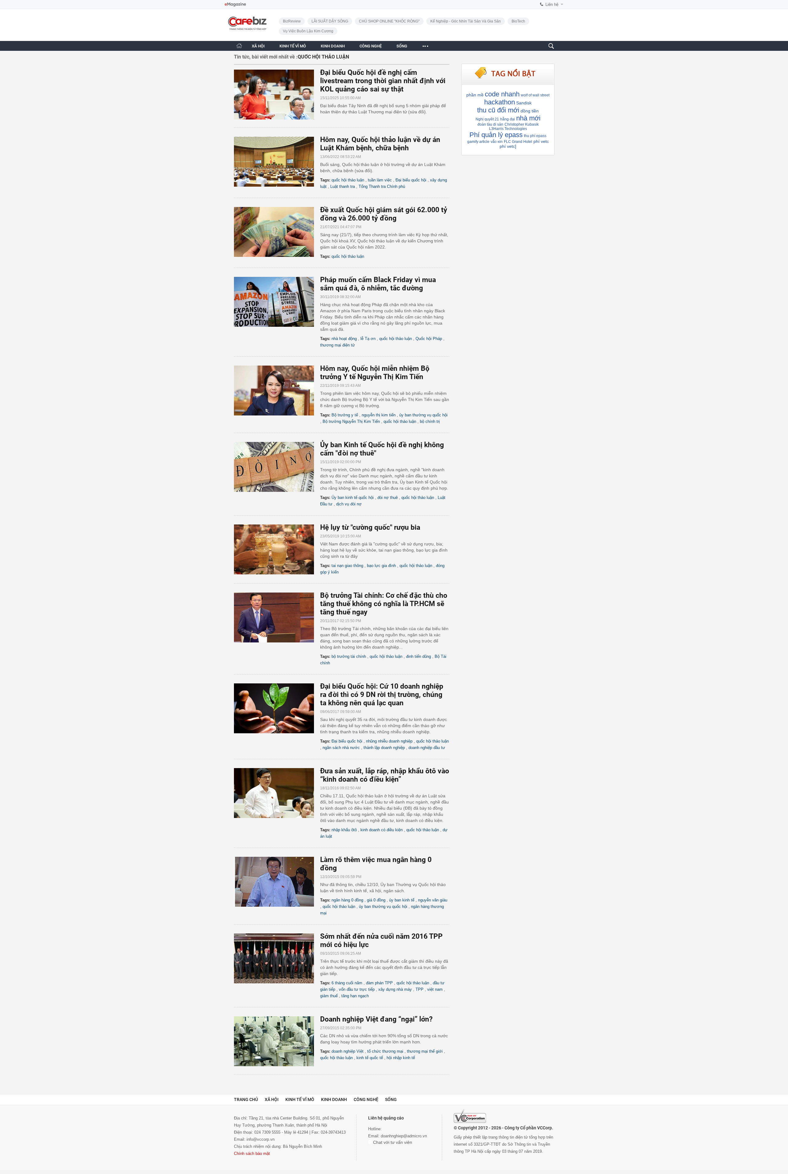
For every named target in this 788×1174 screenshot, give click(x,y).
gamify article (478, 142)
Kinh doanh (334, 1099)
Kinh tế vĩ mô (299, 1099)
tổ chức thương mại (385, 1051)
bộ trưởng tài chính (349, 656)
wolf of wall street (535, 95)
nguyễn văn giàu (432, 900)
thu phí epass (535, 136)
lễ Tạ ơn (368, 338)
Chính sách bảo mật (252, 1153)
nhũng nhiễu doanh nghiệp (389, 741)
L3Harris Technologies (508, 129)
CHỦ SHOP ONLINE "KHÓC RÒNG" (389, 21)
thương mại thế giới (425, 1051)
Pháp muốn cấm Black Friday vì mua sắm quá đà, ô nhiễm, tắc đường (378, 284)
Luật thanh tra (342, 186)
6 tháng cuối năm (347, 983)
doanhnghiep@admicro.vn (404, 1136)
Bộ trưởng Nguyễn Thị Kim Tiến (351, 421)
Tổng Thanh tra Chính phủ (382, 186)
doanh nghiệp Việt (348, 1051)
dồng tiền (530, 110)
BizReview (292, 21)
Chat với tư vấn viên (392, 1142)
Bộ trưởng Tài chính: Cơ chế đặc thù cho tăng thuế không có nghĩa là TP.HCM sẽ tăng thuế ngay (383, 603)
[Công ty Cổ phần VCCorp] (470, 1116)
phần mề (475, 94)
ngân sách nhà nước (341, 747)
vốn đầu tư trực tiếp (357, 989)
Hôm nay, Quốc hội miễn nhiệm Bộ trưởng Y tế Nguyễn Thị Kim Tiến (374, 372)
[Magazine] (235, 4)
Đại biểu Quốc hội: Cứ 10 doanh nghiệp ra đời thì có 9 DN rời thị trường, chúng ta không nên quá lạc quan (381, 694)
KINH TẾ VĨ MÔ (292, 46)
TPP (420, 989)
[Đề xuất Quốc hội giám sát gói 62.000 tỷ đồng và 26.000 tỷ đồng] (277, 232)
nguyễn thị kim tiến (379, 415)
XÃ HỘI (258, 46)
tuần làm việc (380, 180)
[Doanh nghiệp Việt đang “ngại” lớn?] (277, 1041)
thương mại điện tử (337, 345)
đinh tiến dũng (418, 656)
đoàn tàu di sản (490, 124)
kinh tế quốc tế (369, 1057)
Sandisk (524, 102)
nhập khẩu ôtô (344, 830)
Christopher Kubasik (522, 124)
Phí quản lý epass (496, 135)
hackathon (499, 102)
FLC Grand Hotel (518, 142)
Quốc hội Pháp (429, 338)
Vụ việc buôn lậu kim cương (308, 31)
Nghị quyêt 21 (487, 119)
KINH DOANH (333, 46)
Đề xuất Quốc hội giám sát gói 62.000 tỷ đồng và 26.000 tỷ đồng (383, 214)
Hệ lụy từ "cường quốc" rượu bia (370, 527)
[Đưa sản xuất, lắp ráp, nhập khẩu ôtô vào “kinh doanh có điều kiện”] (277, 793)
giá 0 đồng (376, 900)
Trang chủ (246, 1099)
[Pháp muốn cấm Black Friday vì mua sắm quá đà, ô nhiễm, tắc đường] (277, 302)
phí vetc (541, 141)
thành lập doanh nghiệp (384, 747)
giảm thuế (329, 996)
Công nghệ (366, 1099)
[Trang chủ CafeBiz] (239, 45)
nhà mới (528, 118)
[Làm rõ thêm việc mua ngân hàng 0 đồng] (277, 882)
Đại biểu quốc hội (411, 180)
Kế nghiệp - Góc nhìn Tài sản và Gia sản (465, 21)
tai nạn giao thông (347, 565)
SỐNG (401, 46)
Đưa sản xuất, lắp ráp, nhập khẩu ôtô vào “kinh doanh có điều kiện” (384, 775)
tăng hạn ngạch (355, 996)
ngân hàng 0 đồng (347, 900)
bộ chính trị (430, 421)
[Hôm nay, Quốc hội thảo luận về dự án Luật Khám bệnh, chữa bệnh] (277, 162)
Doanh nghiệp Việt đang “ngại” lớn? (376, 1019)
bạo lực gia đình (381, 565)
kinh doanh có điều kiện (381, 830)
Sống (391, 1099)
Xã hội (272, 1099)
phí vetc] (508, 146)
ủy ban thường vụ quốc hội (423, 415)
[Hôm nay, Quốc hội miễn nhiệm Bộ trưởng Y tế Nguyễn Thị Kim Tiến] (277, 390)
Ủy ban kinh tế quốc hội (353, 497)
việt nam (435, 989)
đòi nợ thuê (387, 497)
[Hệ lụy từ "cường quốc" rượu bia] (277, 549)
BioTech (518, 21)
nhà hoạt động (344, 338)
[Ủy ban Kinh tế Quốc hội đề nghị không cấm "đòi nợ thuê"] (277, 467)
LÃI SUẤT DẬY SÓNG (330, 21)
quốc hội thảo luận (348, 180)
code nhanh (502, 94)
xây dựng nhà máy (395, 989)
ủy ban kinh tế (401, 900)
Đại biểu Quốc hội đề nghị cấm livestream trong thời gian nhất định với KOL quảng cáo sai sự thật (382, 80)
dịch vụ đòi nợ (349, 504)
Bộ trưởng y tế (345, 415)
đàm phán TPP (379, 983)
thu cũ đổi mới (498, 110)
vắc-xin (497, 142)
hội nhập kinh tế (401, 1057)
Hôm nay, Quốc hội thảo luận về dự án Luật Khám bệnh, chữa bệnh (380, 144)
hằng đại (507, 119)
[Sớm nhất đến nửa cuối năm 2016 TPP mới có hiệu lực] (277, 958)
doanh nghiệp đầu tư (426, 747)
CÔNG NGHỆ (371, 46)
